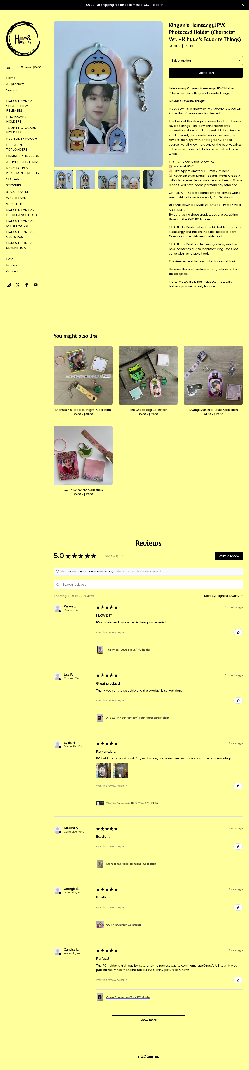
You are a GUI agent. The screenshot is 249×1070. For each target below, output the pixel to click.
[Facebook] (26, 284)
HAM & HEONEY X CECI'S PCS (20, 234)
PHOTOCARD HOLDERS (16, 119)
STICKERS (13, 185)
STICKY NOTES (17, 192)
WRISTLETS (14, 204)
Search (11, 90)
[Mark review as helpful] (238, 632)
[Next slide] (157, 94)
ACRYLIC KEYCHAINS (22, 162)
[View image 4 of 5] (130, 179)
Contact (12, 271)
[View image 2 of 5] (85, 179)
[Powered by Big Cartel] (148, 1056)
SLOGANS (14, 179)
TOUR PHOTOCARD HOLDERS (21, 130)
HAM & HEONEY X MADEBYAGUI (20, 223)
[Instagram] (8, 284)
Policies (11, 265)
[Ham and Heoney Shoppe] (23, 38)
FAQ (9, 259)
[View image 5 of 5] (153, 179)
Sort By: (210, 596)
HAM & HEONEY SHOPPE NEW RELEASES (19, 106)
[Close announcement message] (243, 5)
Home (10, 78)
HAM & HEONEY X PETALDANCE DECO (21, 212)
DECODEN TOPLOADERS (17, 147)
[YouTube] (35, 284)
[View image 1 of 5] (63, 179)
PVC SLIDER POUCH (21, 139)
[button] (121, 556)
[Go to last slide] (59, 94)
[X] (17, 284)
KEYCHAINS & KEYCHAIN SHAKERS (22, 170)
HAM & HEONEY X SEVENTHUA (20, 245)
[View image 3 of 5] (108, 179)
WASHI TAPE (16, 198)
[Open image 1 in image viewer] (108, 94)
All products (15, 84)
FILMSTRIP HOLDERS (22, 156)
